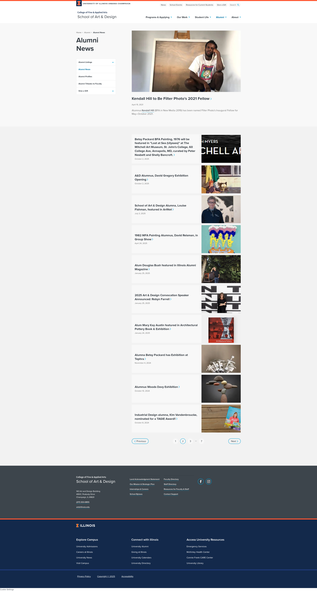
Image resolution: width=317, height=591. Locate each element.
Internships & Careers (139, 489)
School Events (176, 4)
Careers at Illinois (84, 552)
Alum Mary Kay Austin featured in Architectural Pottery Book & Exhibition (166, 327)
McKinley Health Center (198, 552)
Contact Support (171, 494)
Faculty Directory (171, 479)
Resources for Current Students (199, 4)
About (235, 17)
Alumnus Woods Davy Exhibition (156, 387)
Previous (141, 441)
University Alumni (139, 546)
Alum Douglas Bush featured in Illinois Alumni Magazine (165, 267)
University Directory (141, 563)
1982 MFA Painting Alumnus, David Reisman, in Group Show (166, 237)
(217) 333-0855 (82, 502)
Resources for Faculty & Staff (176, 489)
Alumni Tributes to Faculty (90, 83)
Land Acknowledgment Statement (144, 479)
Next (233, 441)
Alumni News (84, 69)
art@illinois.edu (83, 507)
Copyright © (106, 576)
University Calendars (141, 557)
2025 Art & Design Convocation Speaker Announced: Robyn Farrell (162, 297)
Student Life (202, 17)
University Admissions (87, 546)
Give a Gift (221, 4)
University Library (195, 563)
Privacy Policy (84, 576)
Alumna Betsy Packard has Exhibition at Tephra (161, 357)
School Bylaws (136, 494)
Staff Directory (170, 484)
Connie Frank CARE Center (200, 557)
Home (78, 32)
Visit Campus (82, 563)
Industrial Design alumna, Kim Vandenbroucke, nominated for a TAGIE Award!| (166, 417)
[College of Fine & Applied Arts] (102, 12)
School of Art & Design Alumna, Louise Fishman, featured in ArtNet (160, 207)
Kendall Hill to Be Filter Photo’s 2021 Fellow (171, 98)
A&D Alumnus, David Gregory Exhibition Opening (161, 177)
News (163, 4)
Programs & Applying (158, 17)
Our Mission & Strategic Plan (142, 484)
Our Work (182, 17)
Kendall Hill (148, 110)
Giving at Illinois (138, 552)
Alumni (220, 17)
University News (84, 557)
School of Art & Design (97, 16)
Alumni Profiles (85, 76)
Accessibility (127, 576)
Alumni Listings (85, 62)
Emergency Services (197, 546)
